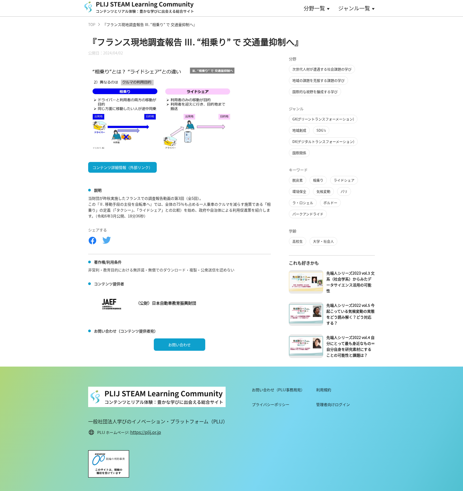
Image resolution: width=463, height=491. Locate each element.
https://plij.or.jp (145, 432)
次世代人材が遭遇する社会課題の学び (322, 69)
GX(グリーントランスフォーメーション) (323, 118)
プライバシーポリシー (270, 404)
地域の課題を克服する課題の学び (318, 80)
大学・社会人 (323, 241)
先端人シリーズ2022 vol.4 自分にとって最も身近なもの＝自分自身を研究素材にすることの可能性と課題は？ (350, 346)
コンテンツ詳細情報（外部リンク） (122, 167)
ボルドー (330, 202)
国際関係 (299, 152)
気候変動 (323, 191)
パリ (344, 191)
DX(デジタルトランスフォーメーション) (323, 141)
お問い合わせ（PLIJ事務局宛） (278, 389)
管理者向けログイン (333, 404)
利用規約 (323, 389)
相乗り (318, 180)
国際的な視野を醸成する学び (315, 91)
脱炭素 (297, 180)
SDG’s (321, 130)
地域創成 (299, 130)
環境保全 (299, 191)
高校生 (297, 241)
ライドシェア (344, 180)
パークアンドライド (307, 213)
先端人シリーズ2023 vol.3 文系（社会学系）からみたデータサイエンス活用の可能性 (350, 281)
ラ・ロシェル (302, 202)
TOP (91, 24)
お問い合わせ (179, 344)
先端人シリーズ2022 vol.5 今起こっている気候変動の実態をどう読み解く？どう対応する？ (350, 314)
